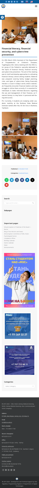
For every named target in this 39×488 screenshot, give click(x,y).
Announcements (9, 247)
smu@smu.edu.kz (7, 422)
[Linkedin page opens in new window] (17, 2)
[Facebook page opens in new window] (6, 2)
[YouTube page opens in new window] (9, 2)
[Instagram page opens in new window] (12, 2)
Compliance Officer (9, 238)
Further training (6, 461)
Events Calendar (9, 243)
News (5, 245)
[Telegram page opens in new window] (14, 2)
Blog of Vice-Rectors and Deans (13, 231)
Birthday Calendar (9, 240)
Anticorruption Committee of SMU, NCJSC (16, 234)
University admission (8, 446)
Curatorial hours (23, 173)
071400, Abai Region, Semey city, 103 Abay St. (15, 416)
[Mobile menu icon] (36, 6)
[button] (2, 17)
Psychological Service (10, 236)
